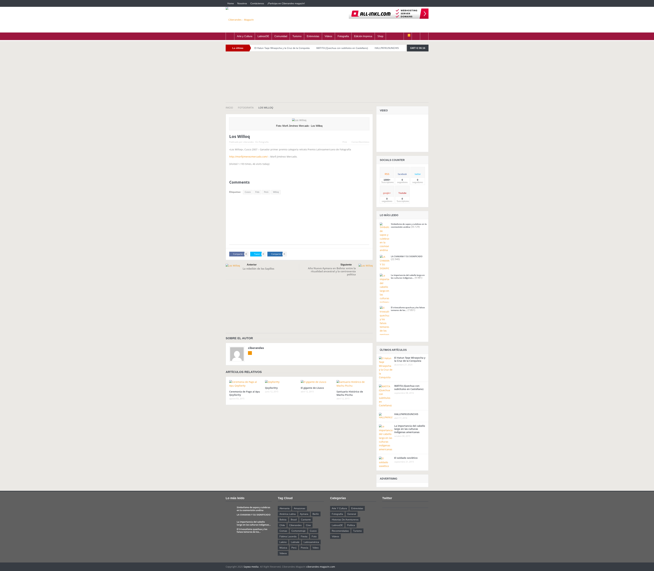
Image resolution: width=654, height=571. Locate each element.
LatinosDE (263, 36)
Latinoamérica (311, 542)
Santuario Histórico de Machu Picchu (350, 393)
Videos (328, 36)
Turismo (296, 36)
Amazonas (299, 508)
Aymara (304, 514)
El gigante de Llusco (312, 387)
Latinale (295, 542)
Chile (282, 525)
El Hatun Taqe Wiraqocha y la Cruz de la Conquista (282, 48)
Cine (308, 525)
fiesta (304, 536)
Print (344, 141)
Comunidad (280, 36)
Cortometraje (298, 530)
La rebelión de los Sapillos (258, 268)
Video (316, 547)
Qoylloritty (271, 387)
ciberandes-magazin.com (320, 566)
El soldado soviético (406, 457)
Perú (266, 192)
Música (283, 547)
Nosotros (242, 3)
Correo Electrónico (360, 141)
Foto (257, 192)
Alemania (284, 508)
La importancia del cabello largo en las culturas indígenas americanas (409, 429)
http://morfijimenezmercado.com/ (248, 156)
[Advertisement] (327, 79)
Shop (380, 36)
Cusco (248, 192)
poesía (304, 547)
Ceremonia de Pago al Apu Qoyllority (244, 393)
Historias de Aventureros (345, 519)
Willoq (276, 192)
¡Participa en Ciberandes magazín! (286, 3)
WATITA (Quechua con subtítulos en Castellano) (342, 48)
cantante (306, 519)
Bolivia (282, 519)
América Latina (287, 514)
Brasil (294, 519)
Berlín (316, 514)
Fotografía (343, 36)
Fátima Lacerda (288, 536)
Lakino (283, 542)
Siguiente (346, 264)
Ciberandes (295, 525)
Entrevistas (313, 36)
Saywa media (251, 566)
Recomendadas (340, 530)
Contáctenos (257, 3)
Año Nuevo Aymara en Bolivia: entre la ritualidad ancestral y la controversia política (332, 271)
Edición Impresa (363, 36)
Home (230, 3)
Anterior (252, 264)
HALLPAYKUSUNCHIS (387, 48)
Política (351, 525)
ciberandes (248, 141)
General (351, 514)
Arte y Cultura (244, 36)
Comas (283, 530)
